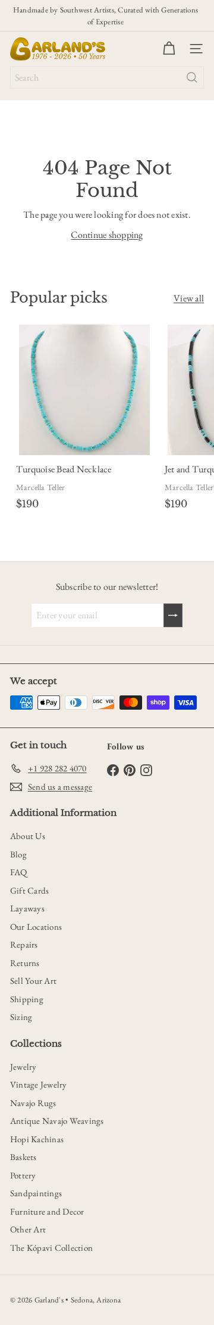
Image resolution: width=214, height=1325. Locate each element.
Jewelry (23, 1066)
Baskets (23, 1156)
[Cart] (168, 48)
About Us (27, 835)
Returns (25, 962)
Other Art (28, 1229)
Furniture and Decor (47, 1211)
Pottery (23, 1175)
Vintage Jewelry (38, 1084)
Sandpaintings (36, 1193)
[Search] (192, 77)
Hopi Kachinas (37, 1139)
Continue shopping (107, 234)
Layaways (27, 908)
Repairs (24, 944)
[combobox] (107, 77)
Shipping (26, 999)
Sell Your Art (33, 980)
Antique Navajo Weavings (57, 1120)
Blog (18, 854)
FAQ (18, 872)
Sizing (21, 1016)
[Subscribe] (172, 615)
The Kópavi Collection (51, 1247)
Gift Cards (29, 890)
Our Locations (36, 926)
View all (189, 298)
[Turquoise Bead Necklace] (84, 419)
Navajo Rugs (33, 1102)
